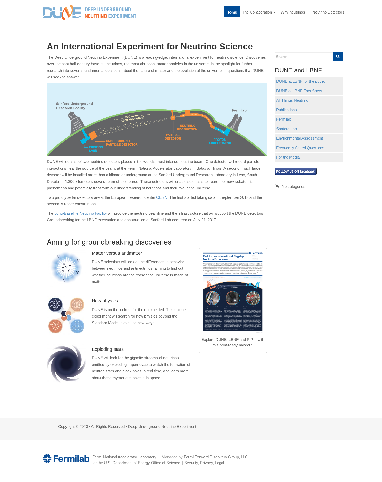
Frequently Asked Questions (300, 148)
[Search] (338, 56)
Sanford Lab (286, 129)
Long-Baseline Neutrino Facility (80, 213)
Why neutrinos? (294, 12)
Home (231, 12)
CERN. (162, 197)
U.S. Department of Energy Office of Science (142, 462)
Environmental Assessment (299, 138)
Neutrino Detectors (328, 12)
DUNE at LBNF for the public (300, 81)
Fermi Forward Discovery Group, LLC (216, 457)
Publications (286, 110)
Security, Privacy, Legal (204, 462)
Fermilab (283, 119)
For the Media (288, 157)
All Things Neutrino (292, 100)
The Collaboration (257, 12)
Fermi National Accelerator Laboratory (124, 457)
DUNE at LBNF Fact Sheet (299, 91)
